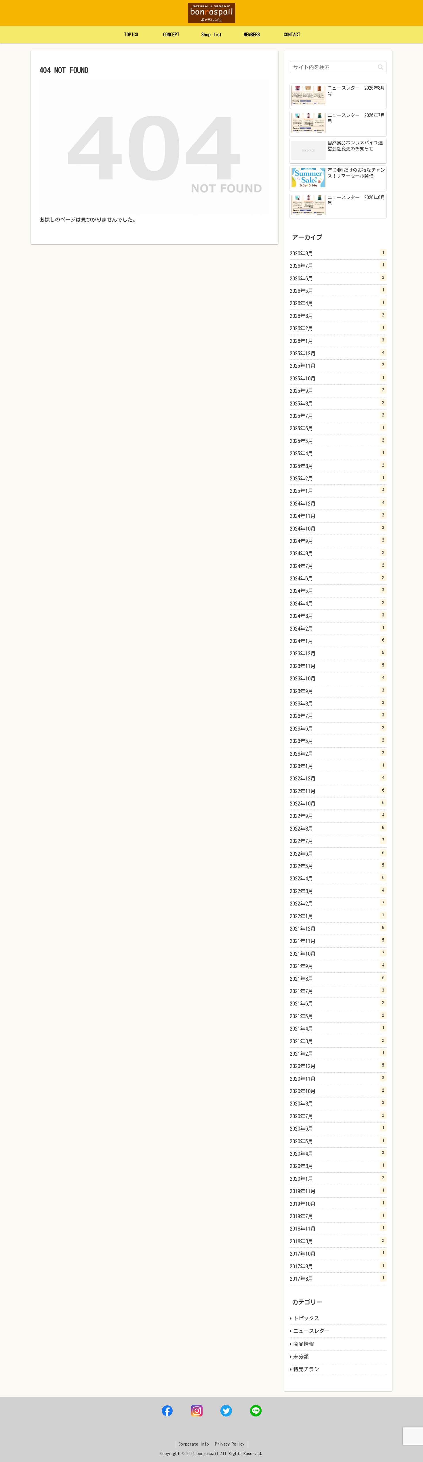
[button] (381, 67)
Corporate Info (194, 1444)
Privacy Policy (229, 1444)
